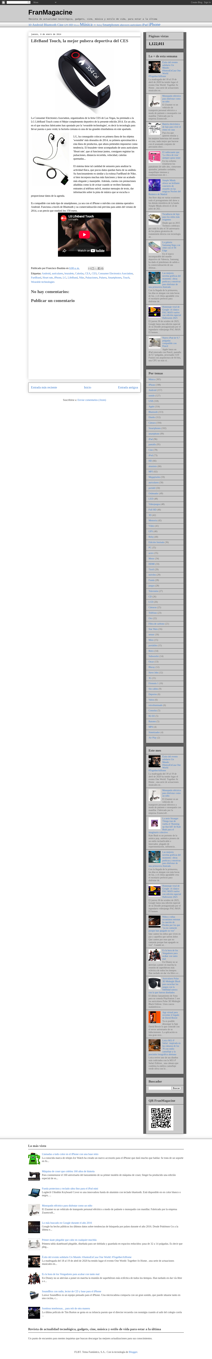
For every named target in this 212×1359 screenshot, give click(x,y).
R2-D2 (152, 716)
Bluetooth (50, 24)
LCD (151, 602)
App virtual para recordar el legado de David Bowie (170, 1015)
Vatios (151, 700)
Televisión (153, 591)
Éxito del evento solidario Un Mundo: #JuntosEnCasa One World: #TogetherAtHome (165, 69)
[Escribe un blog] (92, 268)
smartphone (154, 433)
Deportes (153, 694)
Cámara (152, 423)
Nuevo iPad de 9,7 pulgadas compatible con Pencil (171, 342)
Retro (151, 651)
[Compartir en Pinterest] (102, 268)
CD (150, 596)
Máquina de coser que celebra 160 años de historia (68, 1171)
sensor (151, 634)
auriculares (135, 25)
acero (151, 553)
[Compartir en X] (96, 268)
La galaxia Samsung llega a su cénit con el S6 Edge (171, 246)
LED (151, 499)
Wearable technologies (42, 281)
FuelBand (36, 277)
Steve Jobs (153, 672)
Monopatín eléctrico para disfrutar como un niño (171, 99)
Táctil (151, 569)
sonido (152, 395)
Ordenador (154, 493)
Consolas (153, 710)
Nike (81, 277)
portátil (152, 488)
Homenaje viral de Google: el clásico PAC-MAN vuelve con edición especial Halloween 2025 (171, 312)
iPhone (154, 24)
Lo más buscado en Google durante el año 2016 (67, 1222)
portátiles (153, 645)
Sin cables (153, 689)
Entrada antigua (128, 387)
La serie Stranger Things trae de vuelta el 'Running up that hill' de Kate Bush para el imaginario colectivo (165, 825)
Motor (76, 25)
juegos (152, 585)
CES (94, 273)
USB (151, 401)
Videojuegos (154, 504)
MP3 (151, 471)
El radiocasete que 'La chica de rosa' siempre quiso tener (171, 155)
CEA (87, 273)
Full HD (152, 509)
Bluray (152, 667)
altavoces (125, 25)
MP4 (151, 727)
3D (30, 25)
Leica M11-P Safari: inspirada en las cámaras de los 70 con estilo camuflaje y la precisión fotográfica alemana (165, 1047)
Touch (126, 277)
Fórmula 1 (153, 683)
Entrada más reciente (44, 387)
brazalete (69, 273)
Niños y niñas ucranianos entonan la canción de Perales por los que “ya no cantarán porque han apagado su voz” (164, 924)
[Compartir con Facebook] (99, 268)
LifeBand (73, 277)
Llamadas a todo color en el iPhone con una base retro (70, 1154)
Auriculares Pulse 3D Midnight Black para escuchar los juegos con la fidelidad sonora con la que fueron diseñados (164, 985)
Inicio (87, 387)
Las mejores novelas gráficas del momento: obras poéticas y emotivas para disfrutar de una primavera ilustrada (165, 280)
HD (71, 25)
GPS (66, 25)
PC (95, 25)
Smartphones (111, 24)
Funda (151, 580)
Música (86, 24)
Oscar (151, 661)
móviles (152, 575)
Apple (151, 406)
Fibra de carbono (156, 624)
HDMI (152, 564)
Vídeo (151, 526)
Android (37, 24)
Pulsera (103, 277)
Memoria (153, 520)
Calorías (79, 273)
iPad (145, 24)
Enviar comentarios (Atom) (92, 400)
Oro (150, 618)
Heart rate (48, 277)
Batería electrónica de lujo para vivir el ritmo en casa (171, 127)
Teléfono (153, 613)
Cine (60, 24)
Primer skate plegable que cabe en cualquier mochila (69, 1239)
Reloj (99, 25)
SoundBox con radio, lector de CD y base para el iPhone (71, 1291)
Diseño (152, 417)
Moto (151, 640)
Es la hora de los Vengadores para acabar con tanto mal (170, 954)
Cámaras (153, 607)
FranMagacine (50, 12)
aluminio (153, 466)
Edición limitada (156, 542)
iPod (151, 455)
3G (150, 678)
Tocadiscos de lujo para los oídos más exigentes (171, 217)
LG (64, 277)
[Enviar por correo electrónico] (89, 268)
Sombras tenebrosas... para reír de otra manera (66, 1308)
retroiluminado (155, 705)
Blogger (133, 1352)
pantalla (152, 444)
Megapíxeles (154, 477)
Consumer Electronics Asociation (115, 273)
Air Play (153, 737)
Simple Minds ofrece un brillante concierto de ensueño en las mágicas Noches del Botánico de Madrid (165, 187)
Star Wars (153, 629)
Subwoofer (154, 656)
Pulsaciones (91, 277)
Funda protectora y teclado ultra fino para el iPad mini (70, 1188)
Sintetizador (154, 732)
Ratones (152, 721)
